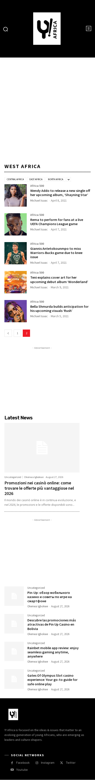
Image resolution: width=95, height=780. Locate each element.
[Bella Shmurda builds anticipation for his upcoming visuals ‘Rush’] (15, 311)
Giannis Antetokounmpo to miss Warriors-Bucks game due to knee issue (56, 252)
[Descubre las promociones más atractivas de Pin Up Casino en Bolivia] (14, 623)
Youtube (22, 769)
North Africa (55, 179)
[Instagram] (37, 763)
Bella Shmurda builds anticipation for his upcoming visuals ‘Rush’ (59, 308)
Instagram (47, 762)
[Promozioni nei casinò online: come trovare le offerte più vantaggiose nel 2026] (42, 447)
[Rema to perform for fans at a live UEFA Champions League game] (15, 224)
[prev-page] (8, 333)
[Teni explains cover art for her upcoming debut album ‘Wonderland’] (15, 282)
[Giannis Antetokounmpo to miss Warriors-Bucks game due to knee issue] (15, 253)
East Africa (35, 179)
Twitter (71, 762)
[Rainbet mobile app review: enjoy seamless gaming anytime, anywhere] (14, 651)
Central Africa (15, 179)
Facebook (23, 762)
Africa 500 (37, 186)
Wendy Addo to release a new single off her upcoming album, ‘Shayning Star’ (60, 192)
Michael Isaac (39, 200)
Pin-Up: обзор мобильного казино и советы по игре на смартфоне (49, 596)
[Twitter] (61, 763)
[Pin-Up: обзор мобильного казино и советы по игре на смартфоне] (14, 596)
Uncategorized (12, 477)
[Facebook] (12, 763)
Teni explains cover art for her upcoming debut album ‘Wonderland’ (59, 279)
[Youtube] (12, 770)
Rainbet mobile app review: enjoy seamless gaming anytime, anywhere (53, 652)
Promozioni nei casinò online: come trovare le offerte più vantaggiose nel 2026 (39, 488)
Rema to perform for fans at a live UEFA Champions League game (56, 221)
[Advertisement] (47, 109)
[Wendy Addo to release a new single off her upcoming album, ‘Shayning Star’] (15, 195)
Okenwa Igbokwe (34, 477)
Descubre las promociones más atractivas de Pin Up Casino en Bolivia (51, 624)
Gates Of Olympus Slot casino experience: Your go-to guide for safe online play (52, 679)
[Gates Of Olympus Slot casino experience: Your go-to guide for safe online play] (14, 679)
